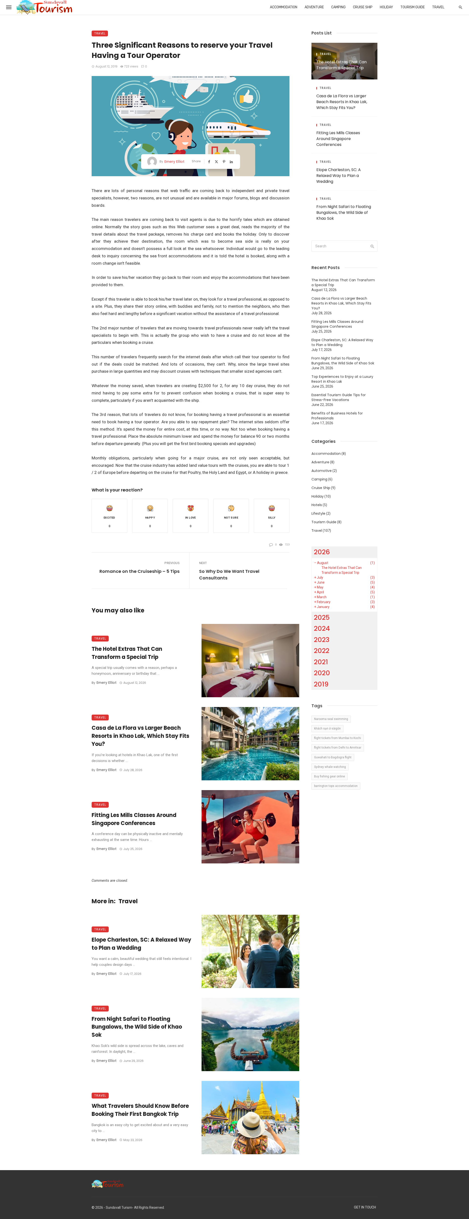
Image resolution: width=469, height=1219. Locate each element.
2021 (321, 662)
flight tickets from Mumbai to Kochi (337, 738)
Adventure (314, 7)
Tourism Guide (412, 7)
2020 (322, 673)
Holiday (386, 7)
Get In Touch (365, 1207)
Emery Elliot (174, 161)
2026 (322, 552)
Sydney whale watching (330, 767)
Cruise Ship (363, 7)
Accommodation (283, 7)
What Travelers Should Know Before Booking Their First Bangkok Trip (140, 1110)
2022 (321, 650)
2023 (322, 639)
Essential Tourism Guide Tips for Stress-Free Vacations (338, 397)
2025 (322, 617)
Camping (338, 7)
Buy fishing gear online (329, 776)
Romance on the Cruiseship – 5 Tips (139, 571)
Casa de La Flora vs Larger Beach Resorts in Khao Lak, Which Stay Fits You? (140, 736)
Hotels (316, 504)
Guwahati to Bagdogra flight (333, 757)
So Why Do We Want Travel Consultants (229, 574)
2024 (322, 628)
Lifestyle (318, 513)
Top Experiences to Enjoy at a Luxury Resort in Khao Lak (342, 379)
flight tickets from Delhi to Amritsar (337, 747)
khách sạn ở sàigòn (327, 728)
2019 (321, 684)
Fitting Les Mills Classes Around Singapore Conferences (134, 819)
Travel (438, 7)
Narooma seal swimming (331, 719)
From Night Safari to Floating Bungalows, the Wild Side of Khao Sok (137, 1027)
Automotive (321, 470)
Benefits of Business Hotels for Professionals (337, 416)
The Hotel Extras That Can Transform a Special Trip (127, 653)
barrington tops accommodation (336, 786)
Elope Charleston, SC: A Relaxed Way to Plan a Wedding (141, 944)
